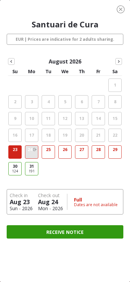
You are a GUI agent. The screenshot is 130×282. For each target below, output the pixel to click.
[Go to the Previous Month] (11, 61)
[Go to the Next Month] (118, 61)
